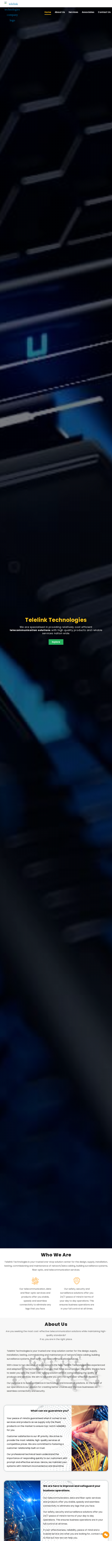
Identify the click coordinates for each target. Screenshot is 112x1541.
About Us (60, 12)
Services (73, 12)
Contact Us (104, 12)
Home (48, 12)
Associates (88, 12)
